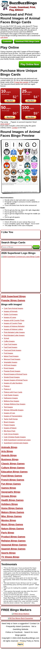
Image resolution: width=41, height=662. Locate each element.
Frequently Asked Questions (18, 626)
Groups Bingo (8, 496)
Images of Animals (10, 311)
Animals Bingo (9, 447)
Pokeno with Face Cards (13, 392)
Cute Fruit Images (10, 344)
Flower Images (9, 425)
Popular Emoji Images (12, 371)
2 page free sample (21, 82)
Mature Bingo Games (12, 512)
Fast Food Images (10, 347)
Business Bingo (9, 459)
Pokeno (7, 386)
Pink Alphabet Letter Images (14, 332)
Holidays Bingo (9, 504)
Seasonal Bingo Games (14, 544)
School (6, 338)
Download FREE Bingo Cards (27, 41)
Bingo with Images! (11, 304)
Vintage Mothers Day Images (14, 404)
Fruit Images (8, 353)
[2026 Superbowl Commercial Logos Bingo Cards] (20, 257)
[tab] (20, 296)
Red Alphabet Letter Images (14, 335)
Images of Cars (9, 413)
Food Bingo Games (11, 475)
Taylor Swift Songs (11, 419)
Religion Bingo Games (13, 540)
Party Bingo (7, 532)
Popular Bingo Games (13, 300)
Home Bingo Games (12, 508)
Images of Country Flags (13, 323)
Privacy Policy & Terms (29, 641)
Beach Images (9, 422)
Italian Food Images (11, 356)
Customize (7, 41)
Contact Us (34, 623)
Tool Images (8, 407)
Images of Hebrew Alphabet (14, 326)
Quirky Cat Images (11, 314)
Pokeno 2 (7, 389)
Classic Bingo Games (13, 463)
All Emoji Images (10, 365)
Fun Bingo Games (11, 484)
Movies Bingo (8, 520)
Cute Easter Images (11, 395)
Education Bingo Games (14, 471)
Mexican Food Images (12, 359)
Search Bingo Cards (13, 242)
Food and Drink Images (12, 350)
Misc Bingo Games (11, 516)
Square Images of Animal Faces (16, 380)
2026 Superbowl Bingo (13, 296)
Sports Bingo (8, 553)
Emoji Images (9, 368)
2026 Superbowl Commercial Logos (17, 440)
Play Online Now (29, 64)
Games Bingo (8, 488)
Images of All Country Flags (14, 320)
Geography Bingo (10, 492)
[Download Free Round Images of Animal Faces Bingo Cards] (20, 166)
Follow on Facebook (14, 632)
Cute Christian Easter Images (15, 437)
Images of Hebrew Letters (13, 329)
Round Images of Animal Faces (15, 374)
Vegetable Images (10, 362)
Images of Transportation (13, 416)
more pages (4, 124)
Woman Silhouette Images (13, 410)
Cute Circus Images (11, 434)
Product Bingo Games (13, 536)
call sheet (4, 37)
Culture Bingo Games (13, 467)
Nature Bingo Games (12, 528)
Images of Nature (10, 428)
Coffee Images (9, 341)
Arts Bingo (7, 451)
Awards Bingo (9, 455)
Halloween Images (11, 398)
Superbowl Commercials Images (16, 443)
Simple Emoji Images (12, 377)
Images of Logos (10, 317)
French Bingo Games (12, 479)
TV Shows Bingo (10, 557)
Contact (15, 128)
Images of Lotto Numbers (13, 383)
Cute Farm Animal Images (13, 308)
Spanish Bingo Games (13, 548)
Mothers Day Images (11, 401)
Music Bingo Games (12, 524)
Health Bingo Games (12, 500)
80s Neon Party (9, 431)
